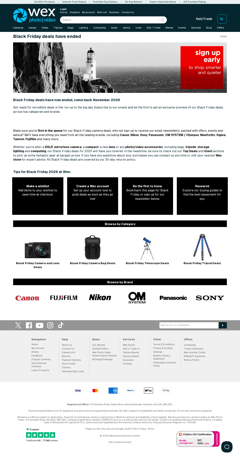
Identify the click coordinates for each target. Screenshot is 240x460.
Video (45, 27)
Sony (143, 135)
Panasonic (156, 135)
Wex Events (129, 345)
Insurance (128, 360)
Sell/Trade (204, 19)
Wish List (102, 12)
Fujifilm (31, 139)
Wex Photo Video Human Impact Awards (104, 354)
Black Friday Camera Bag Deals (92, 263)
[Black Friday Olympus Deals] (137, 297)
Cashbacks (190, 345)
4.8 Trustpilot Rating (194, 2)
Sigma (221, 135)
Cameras (18, 27)
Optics (126, 27)
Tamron (18, 139)
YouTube (39, 325)
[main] (120, 171)
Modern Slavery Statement (161, 357)
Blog (209, 27)
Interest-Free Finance (74, 2)
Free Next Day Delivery (105, 2)
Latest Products (40, 370)
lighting (18, 151)
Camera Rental (131, 352)
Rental (169, 27)
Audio (114, 27)
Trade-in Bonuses (193, 348)
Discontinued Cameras (39, 365)
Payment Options (71, 360)
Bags (71, 27)
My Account (88, 12)
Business (114, 12)
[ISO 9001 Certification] (198, 440)
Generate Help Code (73, 371)
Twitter (18, 325)
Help (65, 339)
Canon (124, 135)
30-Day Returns (133, 2)
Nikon (134, 135)
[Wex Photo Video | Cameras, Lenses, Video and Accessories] (34, 15)
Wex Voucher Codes (195, 352)
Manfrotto (207, 135)
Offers (220, 27)
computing (38, 151)
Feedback (37, 355)
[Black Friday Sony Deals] (210, 297)
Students (75, 12)
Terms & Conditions (164, 344)
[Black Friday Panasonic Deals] (173, 297)
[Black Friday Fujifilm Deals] (64, 297)
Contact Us (128, 12)
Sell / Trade (153, 27)
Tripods (57, 27)
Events (182, 27)
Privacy (142, 429)
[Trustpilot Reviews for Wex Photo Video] (42, 435)
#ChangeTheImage (102, 359)
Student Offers (100, 348)
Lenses (32, 27)
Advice (35, 352)
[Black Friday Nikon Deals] (100, 297)
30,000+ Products (44, 2)
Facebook (29, 325)
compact (92, 147)
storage (203, 147)
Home (223, 36)
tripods (190, 147)
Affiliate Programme (195, 356)
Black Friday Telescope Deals (147, 263)
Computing (99, 27)
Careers (66, 367)
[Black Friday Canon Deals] (27, 297)
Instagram (50, 325)
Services (196, 27)
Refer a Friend (191, 360)
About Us (67, 345)
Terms (150, 429)
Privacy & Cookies (163, 348)
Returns (66, 356)
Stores (64, 12)
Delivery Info (68, 352)
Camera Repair (131, 356)
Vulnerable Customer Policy (164, 364)
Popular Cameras (41, 359)
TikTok (61, 325)
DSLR (49, 147)
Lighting (83, 27)
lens (112, 147)
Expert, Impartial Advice (163, 2)
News (96, 339)
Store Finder (69, 363)
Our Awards (98, 345)
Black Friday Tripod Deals (202, 263)
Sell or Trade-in (131, 348)
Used (138, 27)
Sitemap (157, 352)
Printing (127, 363)
